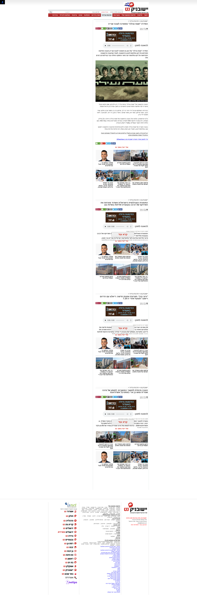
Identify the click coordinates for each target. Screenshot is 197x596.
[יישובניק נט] (135, 513)
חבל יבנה (115, 512)
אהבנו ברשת (93, 543)
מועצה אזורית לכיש (115, 577)
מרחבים (106, 508)
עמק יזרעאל (86, 512)
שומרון (97, 512)
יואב (106, 507)
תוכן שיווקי (117, 539)
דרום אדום (117, 541)
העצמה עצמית (116, 559)
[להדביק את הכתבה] (102, 144)
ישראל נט (117, 581)
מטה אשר (112, 513)
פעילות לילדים (99, 519)
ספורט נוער (117, 534)
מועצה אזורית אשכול (114, 575)
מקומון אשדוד (116, 579)
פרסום (118, 591)
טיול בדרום (117, 563)
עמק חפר (105, 513)
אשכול (118, 507)
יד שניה (108, 526)
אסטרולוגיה (106, 528)
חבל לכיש (84, 508)
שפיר (88, 507)
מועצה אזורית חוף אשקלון (113, 573)
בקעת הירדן (89, 509)
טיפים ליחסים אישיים (114, 557)
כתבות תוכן (96, 523)
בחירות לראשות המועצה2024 (111, 514)
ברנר (98, 511)
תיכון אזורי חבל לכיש (114, 547)
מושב (118, 568)
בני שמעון (93, 507)
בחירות (55, 15)
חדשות (139, 15)
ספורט (118, 532)
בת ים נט (117, 582)
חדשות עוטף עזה (115, 572)
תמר (107, 509)
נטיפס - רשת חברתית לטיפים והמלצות (110, 546)
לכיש (94, 516)
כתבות (118, 519)
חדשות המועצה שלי (129, 15)
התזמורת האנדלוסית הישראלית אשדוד (135, 231)
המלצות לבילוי (65, 15)
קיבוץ (118, 570)
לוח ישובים (117, 525)
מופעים (92, 519)
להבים (118, 509)
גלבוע (95, 509)
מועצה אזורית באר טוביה (113, 576)
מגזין (118, 527)
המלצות (113, 536)
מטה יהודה (105, 511)
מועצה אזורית (116, 571)
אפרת (110, 512)
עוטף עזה (116, 15)
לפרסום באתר (95, 12)
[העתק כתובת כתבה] (109, 29)
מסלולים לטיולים (116, 560)
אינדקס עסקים (105, 544)
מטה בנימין (112, 511)
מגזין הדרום (96, 15)
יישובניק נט (144, 21)
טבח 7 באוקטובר (115, 567)
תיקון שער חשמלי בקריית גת (113, 583)
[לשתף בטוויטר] (114, 29)
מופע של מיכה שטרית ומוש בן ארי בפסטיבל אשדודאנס (131, 419)
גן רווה (94, 511)
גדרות (92, 512)
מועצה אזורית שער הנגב (113, 578)
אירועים (103, 523)
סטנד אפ (107, 519)
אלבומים (109, 523)
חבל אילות (101, 509)
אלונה (118, 513)
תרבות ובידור (106, 15)
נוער (118, 522)
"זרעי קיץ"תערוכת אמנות (139, 325)
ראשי (146, 15)
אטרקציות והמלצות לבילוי (112, 540)
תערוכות (118, 521)
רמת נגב (112, 509)
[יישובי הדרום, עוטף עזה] (136, 13)
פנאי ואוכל (97, 544)
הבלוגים (113, 544)
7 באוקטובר (117, 566)
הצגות (113, 519)
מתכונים (113, 528)
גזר (89, 511)
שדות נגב (91, 508)
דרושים (113, 526)
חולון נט (118, 589)
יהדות (118, 544)
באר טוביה (112, 507)
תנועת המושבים (116, 549)
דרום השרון (104, 512)
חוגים (118, 526)
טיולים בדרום (116, 561)
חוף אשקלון (99, 508)
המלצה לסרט (116, 555)
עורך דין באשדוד (116, 587)
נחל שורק (112, 508)
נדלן (103, 526)
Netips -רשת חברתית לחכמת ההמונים (110, 554)
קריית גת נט (117, 588)
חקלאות (87, 15)
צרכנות (74, 15)
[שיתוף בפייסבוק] (119, 29)
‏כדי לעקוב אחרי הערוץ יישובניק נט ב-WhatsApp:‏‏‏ (132, 139)
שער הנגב (100, 507)
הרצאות (86, 519)
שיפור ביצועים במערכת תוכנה (105, 541)
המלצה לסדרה (116, 556)
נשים (80, 15)
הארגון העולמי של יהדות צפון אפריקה (110, 552)
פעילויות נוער (116, 523)
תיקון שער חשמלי (115, 551)
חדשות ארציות (109, 531)
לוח (91, 544)
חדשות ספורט (108, 534)
